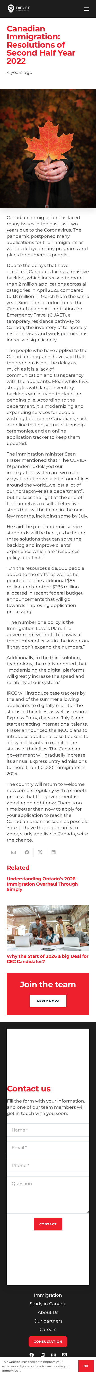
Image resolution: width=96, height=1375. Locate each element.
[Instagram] (53, 1355)
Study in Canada (48, 1303)
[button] (86, 9)
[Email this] (13, 852)
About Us (48, 1312)
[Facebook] (31, 1355)
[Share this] (26, 852)
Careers (48, 1329)
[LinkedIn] (43, 1355)
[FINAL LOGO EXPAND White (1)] (19, 8)
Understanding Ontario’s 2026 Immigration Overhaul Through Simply (42, 884)
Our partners (48, 1321)
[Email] (64, 1355)
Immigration (48, 1295)
